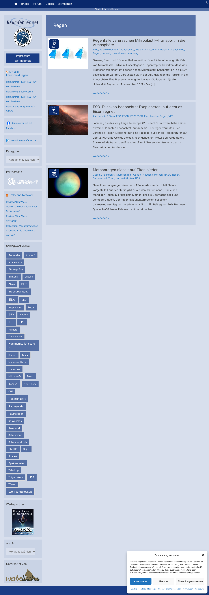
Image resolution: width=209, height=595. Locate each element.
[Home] (16, 4)
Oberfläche (30, 384)
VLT (170, 116)
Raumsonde (16, 406)
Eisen (112, 116)
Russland (14, 428)
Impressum (199, 589)
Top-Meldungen (109, 49)
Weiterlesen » (101, 93)
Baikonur (14, 276)
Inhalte (25, 3)
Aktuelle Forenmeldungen (17, 73)
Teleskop (13, 470)
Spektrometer (16, 463)
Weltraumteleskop (20, 491)
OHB (10, 391)
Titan (111, 178)
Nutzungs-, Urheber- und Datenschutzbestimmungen (170, 589)
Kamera (13, 329)
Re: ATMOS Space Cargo (19, 91)
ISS (11, 322)
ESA (12, 299)
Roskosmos (15, 420)
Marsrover (14, 369)
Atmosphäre (16, 269)
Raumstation (16, 413)
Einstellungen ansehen (190, 581)
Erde (95, 49)
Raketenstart (17, 398)
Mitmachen (65, 3)
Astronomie (99, 116)
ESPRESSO (136, 116)
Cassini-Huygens (143, 174)
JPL (22, 322)
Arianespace (15, 262)
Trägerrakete (15, 477)
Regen (96, 53)
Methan (158, 174)
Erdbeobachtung (18, 291)
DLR (24, 284)
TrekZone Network (21, 195)
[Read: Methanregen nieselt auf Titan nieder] (68, 182)
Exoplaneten (15, 307)
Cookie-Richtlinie (138, 589)
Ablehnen (164, 581)
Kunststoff (148, 49)
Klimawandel (15, 336)
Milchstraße (14, 376)
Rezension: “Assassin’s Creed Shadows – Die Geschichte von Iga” (22, 230)
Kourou (12, 355)
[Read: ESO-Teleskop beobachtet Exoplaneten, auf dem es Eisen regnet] (68, 119)
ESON (125, 116)
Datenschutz (23, 60)
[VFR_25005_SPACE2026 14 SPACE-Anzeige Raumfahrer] (23, 521)
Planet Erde (177, 49)
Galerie (50, 3)
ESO (24, 299)
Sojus (26, 449)
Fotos (31, 307)
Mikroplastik (162, 49)
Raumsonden (123, 174)
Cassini (29, 276)
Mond (30, 376)
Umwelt (105, 53)
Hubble (24, 314)
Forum (37, 3)
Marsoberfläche (17, 362)
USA (31, 477)
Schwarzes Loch (17, 442)
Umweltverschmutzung (125, 53)
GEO (11, 314)
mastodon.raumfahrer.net (23, 140)
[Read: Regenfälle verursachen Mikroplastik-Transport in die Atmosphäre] (68, 53)
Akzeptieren (140, 581)
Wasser (12, 484)
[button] (202, 555)
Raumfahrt (109, 174)
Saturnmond (15, 435)
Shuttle (13, 449)
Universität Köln (125, 178)
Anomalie (14, 255)
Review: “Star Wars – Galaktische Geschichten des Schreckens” (21, 206)
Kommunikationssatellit (22, 345)
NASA (13, 384)
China (11, 284)
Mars (25, 355)
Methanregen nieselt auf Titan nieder (125, 170)
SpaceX (12, 456)
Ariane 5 (30, 255)
